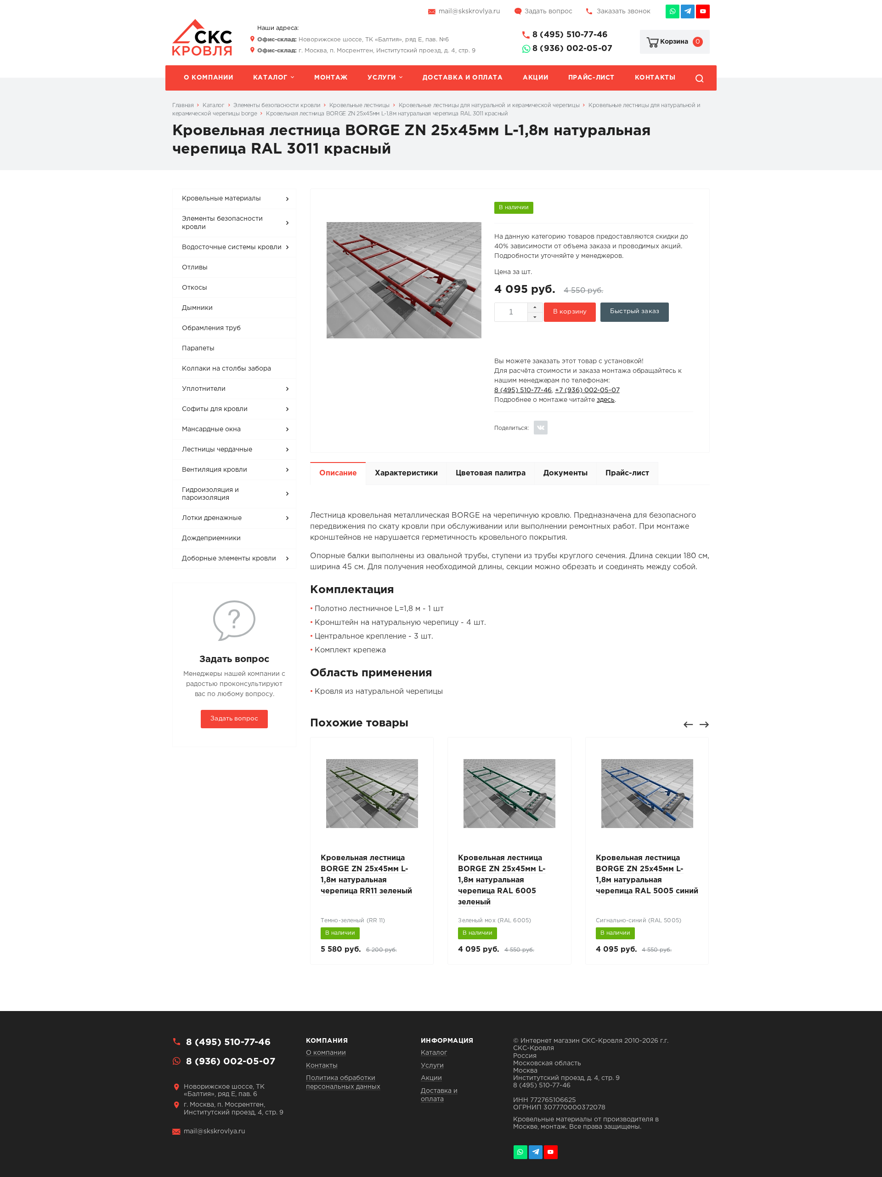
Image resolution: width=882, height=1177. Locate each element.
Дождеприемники (211, 538)
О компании (208, 77)
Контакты (655, 77)
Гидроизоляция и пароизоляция (210, 494)
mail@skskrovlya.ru (469, 11)
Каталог (270, 77)
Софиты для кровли (215, 409)
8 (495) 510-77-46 (570, 35)
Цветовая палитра (491, 473)
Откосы (194, 288)
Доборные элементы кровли (229, 558)
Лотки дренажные (212, 518)
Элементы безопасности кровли (222, 223)
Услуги (382, 77)
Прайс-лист (591, 77)
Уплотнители (204, 389)
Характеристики (406, 473)
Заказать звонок (623, 11)
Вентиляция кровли (214, 470)
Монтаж (331, 77)
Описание (338, 473)
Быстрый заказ (634, 311)
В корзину (570, 311)
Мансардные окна (211, 429)
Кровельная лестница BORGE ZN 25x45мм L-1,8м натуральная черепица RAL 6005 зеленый (502, 880)
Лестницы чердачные (217, 449)
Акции (535, 77)
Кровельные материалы (221, 198)
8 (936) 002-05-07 (572, 48)
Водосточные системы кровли (232, 247)
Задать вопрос (548, 11)
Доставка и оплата (463, 77)
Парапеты (198, 348)
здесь (606, 400)
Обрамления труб (211, 328)
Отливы (195, 267)
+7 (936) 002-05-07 (587, 390)
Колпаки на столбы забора (226, 368)
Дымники (197, 308)
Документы (565, 473)
